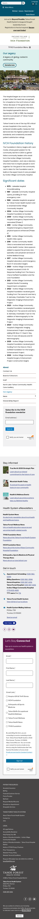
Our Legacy (7, 392)
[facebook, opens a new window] (4, 629)
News (5, 396)
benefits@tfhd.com (9, 861)
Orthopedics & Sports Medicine (16, 706)
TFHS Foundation (14, 726)
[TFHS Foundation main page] (19, 40)
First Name (10, 668)
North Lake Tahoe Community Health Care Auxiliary (17, 386)
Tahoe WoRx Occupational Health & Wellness (18, 712)
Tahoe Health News (15, 722)
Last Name (10, 680)
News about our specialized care (15, 560)
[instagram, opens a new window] (9, 629)
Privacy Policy (26, 910)
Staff (5, 380)
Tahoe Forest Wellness (16, 718)
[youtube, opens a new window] (13, 629)
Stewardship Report (11, 401)
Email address (11, 418)
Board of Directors (10, 376)
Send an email (12, 617)
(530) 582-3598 (26, 579)
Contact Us (7, 371)
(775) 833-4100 (13, 590)
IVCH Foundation (14, 700)
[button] (7, 7)
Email (8, 656)
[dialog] (19, 910)
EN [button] (33, 4)
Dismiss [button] (19, 916)
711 (19, 593)
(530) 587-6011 (26, 582)
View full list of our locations (17, 602)
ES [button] (36, 4)
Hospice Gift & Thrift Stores (18, 696)
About (6, 367)
